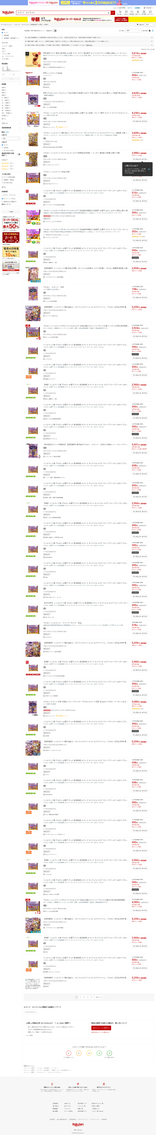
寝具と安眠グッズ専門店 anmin (54, 537)
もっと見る (29, 1035)
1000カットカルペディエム (53, 750)
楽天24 (47, 87)
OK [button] (149, 169)
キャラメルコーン (30, 1012)
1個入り (4, 87)
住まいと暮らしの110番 (52, 894)
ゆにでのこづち (49, 617)
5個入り (4, 95)
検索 (11, 79)
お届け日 (4, 142)
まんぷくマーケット (51, 854)
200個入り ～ (5, 115)
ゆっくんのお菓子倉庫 (51, 337)
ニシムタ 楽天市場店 (51, 301)
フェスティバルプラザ (51, 237)
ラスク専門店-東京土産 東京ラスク (55, 67)
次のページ (99, 997)
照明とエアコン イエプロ (52, 972)
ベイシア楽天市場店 (51, 107)
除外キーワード (6, 204)
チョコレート (41, 1072)
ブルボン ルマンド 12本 (53, 287)
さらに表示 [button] (5, 59)
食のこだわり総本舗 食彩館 (53, 419)
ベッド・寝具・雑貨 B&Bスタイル (55, 477)
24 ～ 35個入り (6, 105)
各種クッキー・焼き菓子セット (61, 1070)
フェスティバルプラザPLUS (53, 221)
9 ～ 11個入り (6, 100)
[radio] (2, 32)
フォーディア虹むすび (51, 316)
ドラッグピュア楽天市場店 (52, 456)
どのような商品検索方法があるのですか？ (40, 1029)
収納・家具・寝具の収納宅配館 (54, 497)
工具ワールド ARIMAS (51, 696)
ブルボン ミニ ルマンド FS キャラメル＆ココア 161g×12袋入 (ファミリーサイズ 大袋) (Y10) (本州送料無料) (84, 900)
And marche (48, 794)
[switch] (18, 154)
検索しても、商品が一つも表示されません (40, 1032)
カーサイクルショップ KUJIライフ (55, 834)
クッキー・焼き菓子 (43, 1068)
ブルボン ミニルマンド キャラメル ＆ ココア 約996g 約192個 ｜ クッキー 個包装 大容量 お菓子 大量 (81, 153)
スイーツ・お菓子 (29, 1068)
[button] (148, 8)
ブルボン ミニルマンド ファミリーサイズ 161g (62, 623)
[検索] (113, 13)
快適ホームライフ (50, 379)
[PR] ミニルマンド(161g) (52, 73)
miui (46, 577)
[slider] (2, 71)
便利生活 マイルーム (51, 439)
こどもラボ (48, 359)
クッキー (54, 1068)
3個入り (4, 90)
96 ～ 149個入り (6, 110)
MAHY (47, 986)
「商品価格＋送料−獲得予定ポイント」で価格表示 (37, 30)
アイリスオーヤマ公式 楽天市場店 (55, 205)
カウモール (48, 637)
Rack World (48, 557)
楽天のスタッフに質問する (101, 1028)
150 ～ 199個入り (7, 113)
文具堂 (47, 736)
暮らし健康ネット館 (51, 262)
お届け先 (4, 135)
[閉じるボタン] (152, 37)
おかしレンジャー (50, 127)
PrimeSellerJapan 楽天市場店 (53, 147)
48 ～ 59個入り (6, 108)
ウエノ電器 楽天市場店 (51, 814)
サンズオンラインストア (52, 165)
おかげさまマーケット (51, 183)
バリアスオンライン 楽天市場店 (54, 277)
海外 (7, 132)
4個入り (4, 92)
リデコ (47, 774)
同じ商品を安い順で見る (140, 121)
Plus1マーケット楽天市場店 (53, 651)
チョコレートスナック (55, 1072)
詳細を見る (89, 45)
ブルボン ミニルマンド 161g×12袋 (56, 172)
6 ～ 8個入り (5, 97)
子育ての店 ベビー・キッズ (53, 597)
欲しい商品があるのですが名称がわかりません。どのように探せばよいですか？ (51, 1027)
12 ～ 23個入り (6, 103)
